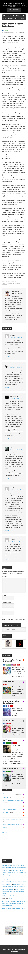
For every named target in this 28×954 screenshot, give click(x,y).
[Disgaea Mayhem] (7, 730)
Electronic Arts (18, 283)
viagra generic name (6, 884)
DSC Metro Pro (13, 949)
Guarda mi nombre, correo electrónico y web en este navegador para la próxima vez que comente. (13, 620)
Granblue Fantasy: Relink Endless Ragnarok (11, 702)
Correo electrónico (6, 602)
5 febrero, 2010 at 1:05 (15, 541)
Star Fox (5, 806)
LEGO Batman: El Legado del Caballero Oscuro (13, 819)
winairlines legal (5, 880)
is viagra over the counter (8, 889)
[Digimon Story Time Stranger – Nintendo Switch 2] (7, 671)
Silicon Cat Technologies (17, 948)
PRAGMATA (5, 827)
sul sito (4, 875)
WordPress (12, 951)
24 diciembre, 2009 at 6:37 (15, 489)
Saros (4, 816)
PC (6, 723)
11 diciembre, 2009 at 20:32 (16, 337)
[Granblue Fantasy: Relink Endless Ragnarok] (7, 712)
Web (3, 610)
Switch (14, 664)
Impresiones (4, 284)
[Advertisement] (15, 846)
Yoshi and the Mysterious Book (10, 809)
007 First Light (7, 740)
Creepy (11, 365)
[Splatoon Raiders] (7, 691)
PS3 (3, 30)
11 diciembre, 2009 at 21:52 (16, 367)
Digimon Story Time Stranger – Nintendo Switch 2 (12, 661)
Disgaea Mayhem (8, 720)
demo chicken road (6, 865)
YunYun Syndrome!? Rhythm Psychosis (11, 824)
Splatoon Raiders (8, 681)
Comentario (5, 576)
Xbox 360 (6, 30)
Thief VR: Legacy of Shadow (19, 908)
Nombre (4, 595)
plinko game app (6, 870)
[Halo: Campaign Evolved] (7, 778)
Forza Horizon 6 (6, 812)
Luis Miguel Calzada (6, 896)
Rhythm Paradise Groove (8, 794)
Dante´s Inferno (11, 283)
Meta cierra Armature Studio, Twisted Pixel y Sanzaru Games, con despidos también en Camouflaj (13, 903)
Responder (7, 356)
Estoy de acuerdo (14, 9)
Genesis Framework (21, 949)
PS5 (4, 664)
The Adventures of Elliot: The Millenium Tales (13, 800)
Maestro (15, 896)
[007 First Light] (7, 749)
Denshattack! (6, 797)
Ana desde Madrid (6, 901)
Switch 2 (18, 664)
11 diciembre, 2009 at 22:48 (16, 398)
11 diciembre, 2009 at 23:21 (16, 449)
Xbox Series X (8, 664)
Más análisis (5, 833)
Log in (16, 951)
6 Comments (21, 32)
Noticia (8, 281)
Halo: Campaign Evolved (10, 769)
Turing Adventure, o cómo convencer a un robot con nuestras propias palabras (13, 891)
